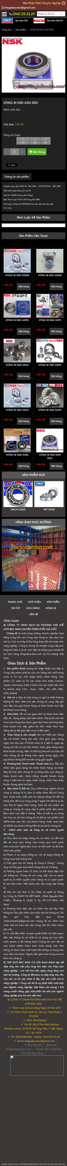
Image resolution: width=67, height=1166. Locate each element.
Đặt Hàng (38, 152)
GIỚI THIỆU (34, 601)
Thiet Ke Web (48, 1164)
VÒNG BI (51, 608)
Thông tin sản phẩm (16, 176)
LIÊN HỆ (33, 614)
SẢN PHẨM (53, 601)
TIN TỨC (16, 608)
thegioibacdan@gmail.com (19, 7)
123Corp (61, 1164)
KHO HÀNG (33, 608)
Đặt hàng (24, 286)
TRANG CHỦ (15, 601)
